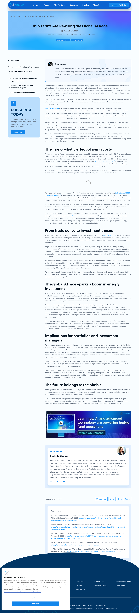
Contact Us (80, 581)
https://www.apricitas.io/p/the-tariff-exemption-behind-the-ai (75, 545)
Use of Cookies (100, 605)
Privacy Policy (75, 605)
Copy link (103, 499)
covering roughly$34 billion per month (69, 216)
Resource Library (100, 585)
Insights (85, 5)
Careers (79, 585)
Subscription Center (123, 581)
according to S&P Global (104, 161)
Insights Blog (99, 581)
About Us (96, 5)
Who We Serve (59, 5)
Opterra (36, 5)
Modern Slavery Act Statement (81, 608)
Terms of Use (87, 605)
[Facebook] (119, 499)
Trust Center (120, 585)
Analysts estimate (52, 108)
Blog (18, 16)
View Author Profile (58, 482)
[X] (111, 499)
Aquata (46, 5)
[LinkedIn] (127, 499)
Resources (74, 5)
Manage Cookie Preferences (106, 608)
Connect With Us (119, 5)
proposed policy (109, 235)
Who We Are (80, 590)
